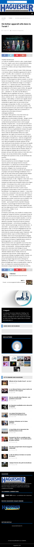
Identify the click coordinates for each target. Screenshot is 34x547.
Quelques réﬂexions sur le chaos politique (18, 422)
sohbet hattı (9, 4)
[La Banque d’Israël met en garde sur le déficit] (20, 364)
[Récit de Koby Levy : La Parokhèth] (17, 369)
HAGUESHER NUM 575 (17, 526)
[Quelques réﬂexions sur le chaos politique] (5, 424)
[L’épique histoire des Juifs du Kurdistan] (5, 466)
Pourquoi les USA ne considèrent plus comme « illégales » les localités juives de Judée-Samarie (20, 439)
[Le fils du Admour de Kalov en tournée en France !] (5, 458)
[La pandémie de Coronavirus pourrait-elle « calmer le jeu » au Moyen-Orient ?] (20, 358)
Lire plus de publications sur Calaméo (17, 540)
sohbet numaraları (27, 6)
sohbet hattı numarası (5, 1)
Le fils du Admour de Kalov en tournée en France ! (20, 455)
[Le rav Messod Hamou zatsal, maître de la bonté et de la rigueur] (27, 358)
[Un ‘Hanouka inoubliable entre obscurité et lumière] (5, 408)
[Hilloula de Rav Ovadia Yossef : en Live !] (6, 358)
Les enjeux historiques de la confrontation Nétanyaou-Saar (18, 414)
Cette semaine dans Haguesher (13, 377)
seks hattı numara (16, 1)
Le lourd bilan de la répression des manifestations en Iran (19, 430)
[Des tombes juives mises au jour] (27, 364)
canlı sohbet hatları (17, 6)
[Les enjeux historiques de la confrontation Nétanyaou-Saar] (5, 416)
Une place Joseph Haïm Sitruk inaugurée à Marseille (20, 447)
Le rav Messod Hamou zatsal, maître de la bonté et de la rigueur (20, 389)
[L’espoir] (17, 299)
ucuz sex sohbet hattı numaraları (8, 8)
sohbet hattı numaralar (6, 2)
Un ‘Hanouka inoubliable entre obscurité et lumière (20, 406)
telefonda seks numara (23, 4)
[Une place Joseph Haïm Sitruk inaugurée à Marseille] (5, 450)
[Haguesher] (17, 11)
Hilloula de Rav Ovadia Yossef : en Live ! (20, 381)
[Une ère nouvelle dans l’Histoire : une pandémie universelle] (6, 364)
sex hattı (14, 4)
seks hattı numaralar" (17, 2)
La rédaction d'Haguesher (17, 30)
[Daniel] (3, 496)
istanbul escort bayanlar (27, 1)
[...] (12, 320)
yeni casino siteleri (4, 9)
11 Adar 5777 (6, 30)
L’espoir (6, 310)
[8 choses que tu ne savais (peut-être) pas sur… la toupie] (13, 364)
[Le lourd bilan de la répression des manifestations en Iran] (5, 432)
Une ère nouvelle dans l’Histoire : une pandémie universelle (19, 397)
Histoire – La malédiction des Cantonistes (22, 495)
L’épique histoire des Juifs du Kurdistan (20, 463)
